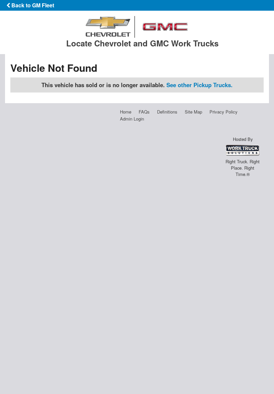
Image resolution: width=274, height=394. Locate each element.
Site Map (193, 112)
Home (125, 112)
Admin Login (132, 119)
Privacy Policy (224, 112)
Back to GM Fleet (32, 5)
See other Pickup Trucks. (199, 85)
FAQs (144, 112)
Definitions (167, 112)
